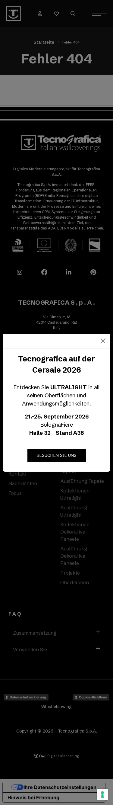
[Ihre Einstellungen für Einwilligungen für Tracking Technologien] (102, 794)
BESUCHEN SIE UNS (57, 455)
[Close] (103, 341)
